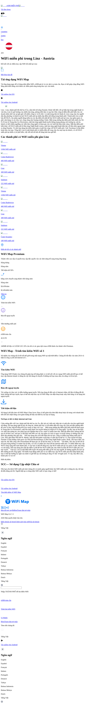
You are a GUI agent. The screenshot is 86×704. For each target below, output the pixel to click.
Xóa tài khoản (34, 522)
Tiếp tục (4, 294)
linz (2, 40)
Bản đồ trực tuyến (7, 510)
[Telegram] (7, 508)
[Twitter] (2, 508)
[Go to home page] (9, 4)
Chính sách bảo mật (22, 522)
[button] (43, 526)
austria (3, 36)
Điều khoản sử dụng (8, 522)
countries (4, 32)
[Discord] (5, 508)
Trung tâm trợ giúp (23, 510)
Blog (15, 510)
